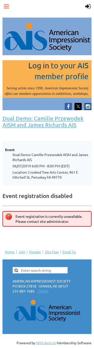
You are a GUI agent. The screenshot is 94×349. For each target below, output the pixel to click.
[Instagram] (87, 106)
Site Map (52, 251)
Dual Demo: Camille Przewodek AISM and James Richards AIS (43, 121)
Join (22, 251)
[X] (78, 106)
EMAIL (43, 291)
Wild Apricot (46, 342)
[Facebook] (68, 106)
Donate (35, 251)
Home (10, 251)
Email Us (69, 251)
